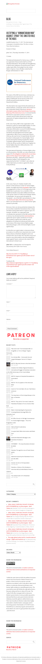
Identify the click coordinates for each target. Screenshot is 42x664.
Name (8, 302)
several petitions (29, 216)
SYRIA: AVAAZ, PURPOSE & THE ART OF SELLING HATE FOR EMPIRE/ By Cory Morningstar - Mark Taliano (20, 506)
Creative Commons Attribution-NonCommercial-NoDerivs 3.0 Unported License (20, 569)
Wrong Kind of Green (11, 22)
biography (26, 187)
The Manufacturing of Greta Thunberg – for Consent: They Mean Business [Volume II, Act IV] (20, 541)
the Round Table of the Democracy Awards (21, 200)
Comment (9, 284)
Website (8, 319)
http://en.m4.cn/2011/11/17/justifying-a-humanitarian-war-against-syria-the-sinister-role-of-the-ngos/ (20, 255)
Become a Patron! (11, 649)
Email (8, 310)
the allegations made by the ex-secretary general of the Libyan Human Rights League (21, 155)
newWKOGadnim (11, 42)
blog (20, 22)
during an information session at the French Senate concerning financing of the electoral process (20, 111)
